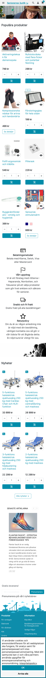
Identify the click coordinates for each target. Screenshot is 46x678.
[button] (33, 3)
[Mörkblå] (26, 224)
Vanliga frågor (29, 630)
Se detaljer (8, 131)
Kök (2, 632)
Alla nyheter (23, 496)
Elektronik (5, 624)
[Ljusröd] (31, 224)
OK (23, 667)
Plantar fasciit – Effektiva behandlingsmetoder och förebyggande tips (23, 537)
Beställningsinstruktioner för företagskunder (33, 625)
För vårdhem (6, 628)
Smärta (4, 636)
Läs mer (12, 571)
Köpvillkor (28, 620)
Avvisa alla (23, 673)
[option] (23, 12)
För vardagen (6, 620)
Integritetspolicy (30, 634)
